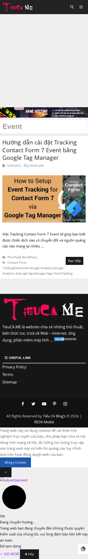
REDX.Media (44, 421)
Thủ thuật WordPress (22, 257)
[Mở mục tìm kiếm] (71, 7)
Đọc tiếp (74, 261)
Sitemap (9, 382)
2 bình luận (36, 165)
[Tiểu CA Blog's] (19, 7)
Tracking (67, 273)
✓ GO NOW (10, 553)
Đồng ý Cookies (15, 462)
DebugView (12, 268)
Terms (7, 374)
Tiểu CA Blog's (54, 416)
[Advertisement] (44, 60)
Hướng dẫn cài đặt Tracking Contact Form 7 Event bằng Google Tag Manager (39, 149)
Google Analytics (41, 268)
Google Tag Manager (32, 273)
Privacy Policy (14, 367)
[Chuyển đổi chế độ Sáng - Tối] (83, 549)
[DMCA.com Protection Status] (65, 340)
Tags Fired (53, 273)
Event (25, 268)
